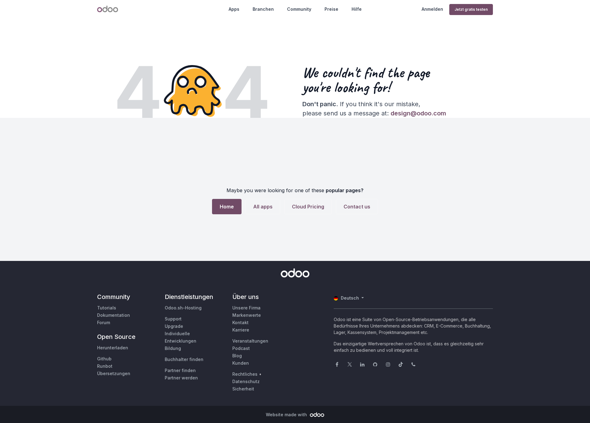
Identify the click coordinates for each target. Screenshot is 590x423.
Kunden (240, 363)
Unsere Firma (246, 307)
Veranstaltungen (250, 340)
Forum (103, 322)
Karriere (240, 329)
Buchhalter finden (184, 359)
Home (227, 207)
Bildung (173, 348)
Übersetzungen (113, 373)
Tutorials (106, 307)
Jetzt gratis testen (471, 9)
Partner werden (181, 377)
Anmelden (432, 9)
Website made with (287, 414)
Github (104, 358)
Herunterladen (112, 347)
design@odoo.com (418, 113)
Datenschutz (246, 381)
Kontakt (240, 322)
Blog (237, 355)
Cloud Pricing (308, 207)
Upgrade (174, 326)
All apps (263, 207)
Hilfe (357, 9)
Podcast (241, 348)
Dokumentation (113, 315)
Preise (331, 9)
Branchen (263, 9)
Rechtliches (245, 374)
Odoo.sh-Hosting (183, 307)
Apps (234, 9)
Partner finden (180, 370)
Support (173, 318)
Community (299, 9)
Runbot (104, 366)
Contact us (357, 207)
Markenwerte (246, 315)
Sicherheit (243, 388)
